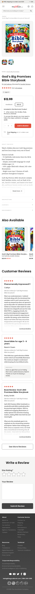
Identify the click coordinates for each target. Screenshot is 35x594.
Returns (20, 525)
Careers (4, 532)
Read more (16, 191)
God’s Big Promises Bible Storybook (15, 254)
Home (4, 16)
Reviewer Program (8, 553)
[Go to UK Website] (9, 582)
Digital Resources (7, 550)
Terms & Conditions (24, 550)
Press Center (6, 555)
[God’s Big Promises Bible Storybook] (15, 239)
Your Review (7, 482)
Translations (6, 548)
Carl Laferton (8, 84)
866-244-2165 (27, 578)
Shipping (20, 523)
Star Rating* (7, 470)
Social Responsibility (8, 564)
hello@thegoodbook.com (12, 578)
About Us (5, 520)
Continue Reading (25, 329)
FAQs (19, 537)
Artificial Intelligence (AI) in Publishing (14, 568)
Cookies (20, 545)
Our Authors (6, 525)
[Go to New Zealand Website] (22, 582)
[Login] (28, 7)
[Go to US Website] (14, 582)
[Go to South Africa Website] (26, 582)
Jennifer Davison (25, 84)
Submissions (6, 527)
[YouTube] (14, 574)
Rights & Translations (9, 530)
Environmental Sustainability (11, 566)
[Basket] (32, 7)
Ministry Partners (23, 532)
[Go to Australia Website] (18, 582)
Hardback (9, 104)
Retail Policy (21, 534)
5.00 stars (9, 281)
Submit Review (17, 506)
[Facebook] (21, 574)
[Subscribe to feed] (10, 574)
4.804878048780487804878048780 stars (6, 88)
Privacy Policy (22, 548)
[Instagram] (24, 574)
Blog (3, 545)
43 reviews (18, 88)
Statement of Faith (8, 523)
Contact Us (21, 520)
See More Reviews (17, 446)
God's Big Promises (12, 72)
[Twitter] (17, 574)
